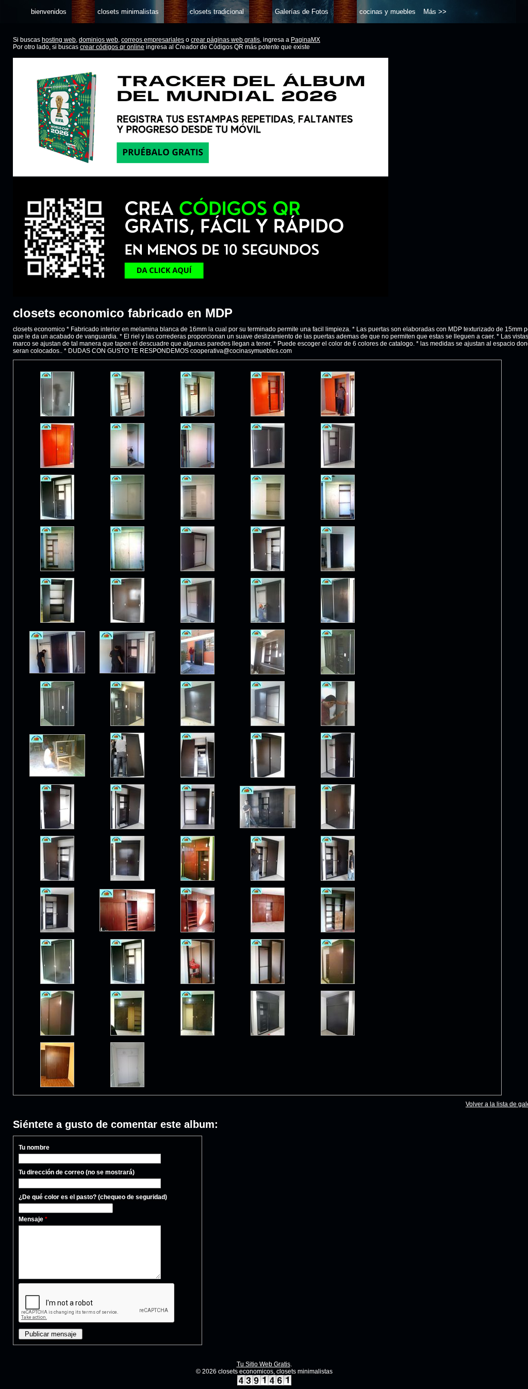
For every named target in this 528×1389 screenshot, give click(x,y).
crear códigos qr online (112, 47)
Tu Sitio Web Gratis (263, 1364)
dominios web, (99, 39)
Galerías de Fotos (301, 11)
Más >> (435, 11)
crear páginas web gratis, (226, 39)
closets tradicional (217, 11)
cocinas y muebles (387, 11)
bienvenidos (49, 11)
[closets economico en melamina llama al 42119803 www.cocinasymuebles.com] (57, 414)
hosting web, (59, 39)
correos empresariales (152, 39)
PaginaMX (305, 39)
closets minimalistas (128, 11)
